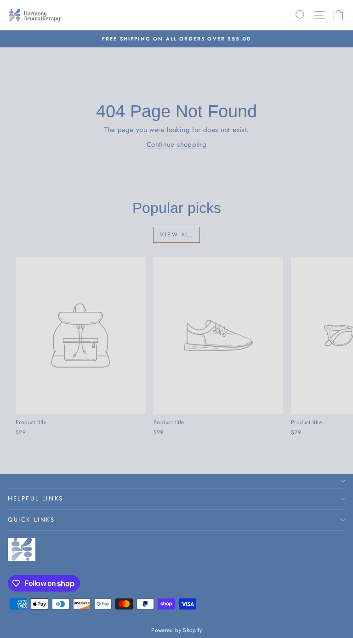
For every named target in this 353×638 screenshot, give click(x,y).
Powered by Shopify (176, 630)
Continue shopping (176, 144)
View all (176, 234)
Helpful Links (35, 498)
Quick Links (31, 519)
